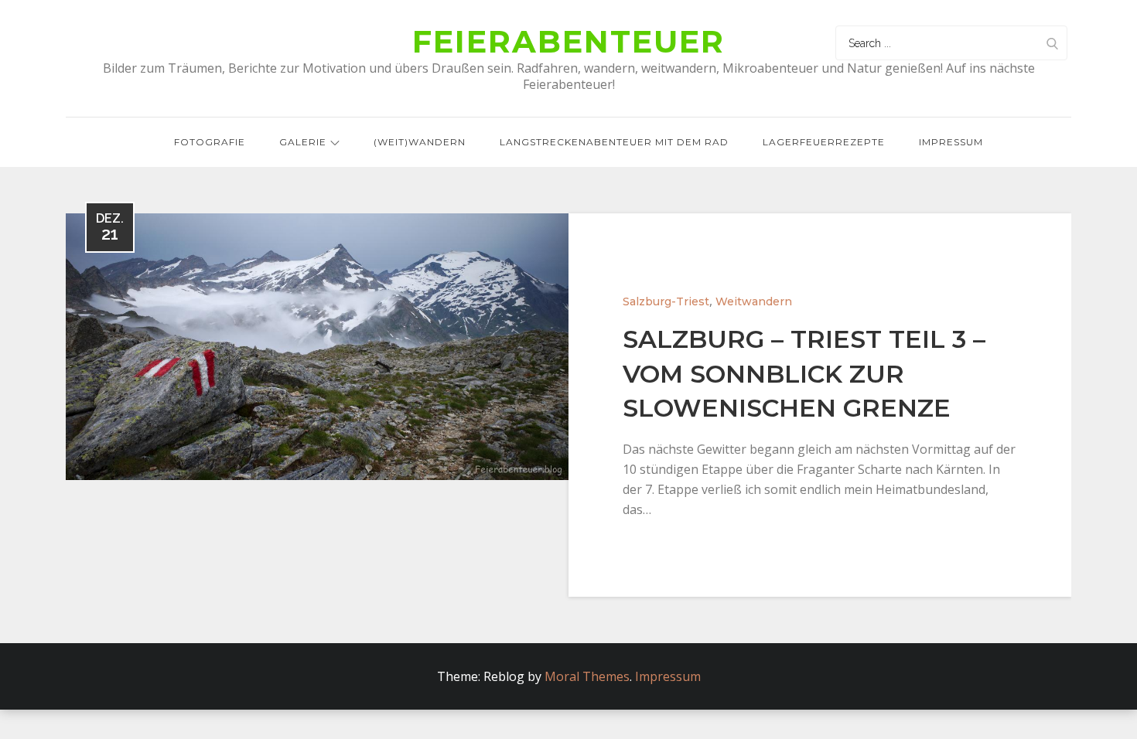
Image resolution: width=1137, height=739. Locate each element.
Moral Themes (587, 676)
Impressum (951, 142)
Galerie (302, 142)
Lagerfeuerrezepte (824, 142)
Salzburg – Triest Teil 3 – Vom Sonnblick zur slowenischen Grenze (804, 374)
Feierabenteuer (568, 41)
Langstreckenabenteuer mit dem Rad (614, 142)
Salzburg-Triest (666, 301)
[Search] (1051, 43)
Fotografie (209, 142)
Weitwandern (753, 301)
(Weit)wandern (420, 142)
